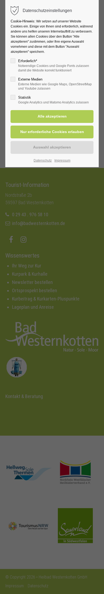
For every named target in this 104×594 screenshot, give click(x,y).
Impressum (62, 160)
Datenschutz (43, 160)
